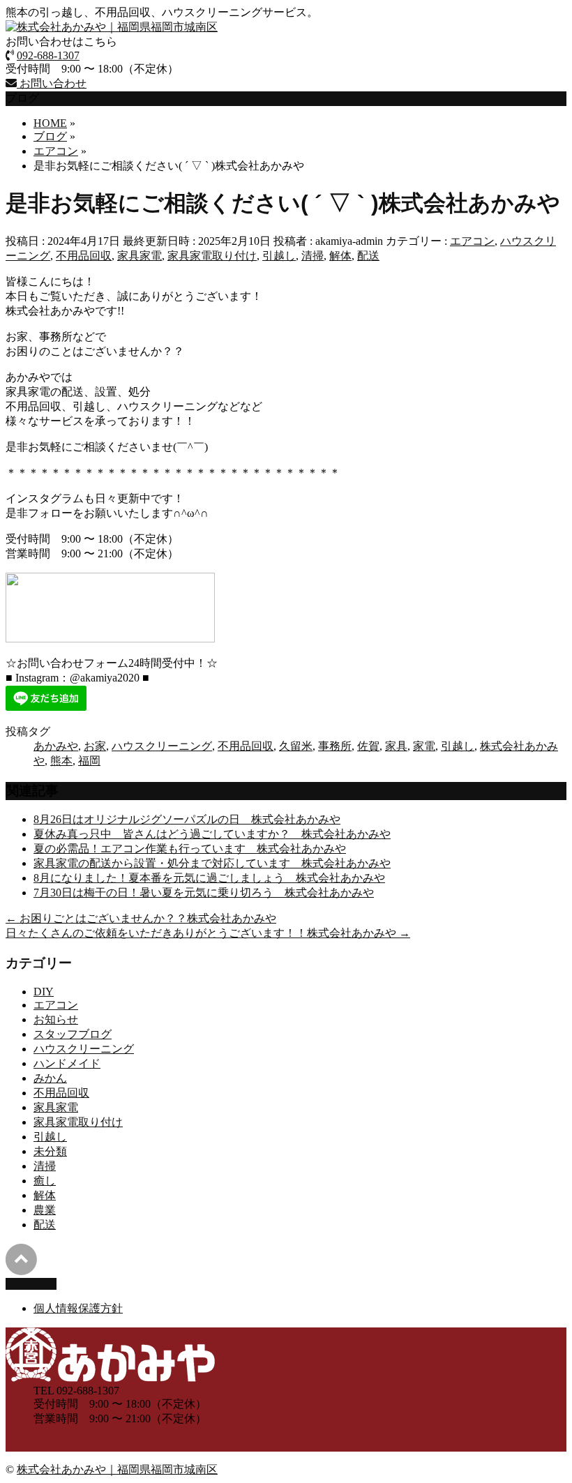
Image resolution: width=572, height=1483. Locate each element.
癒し (44, 1181)
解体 (340, 256)
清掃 (312, 256)
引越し (279, 256)
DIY (43, 992)
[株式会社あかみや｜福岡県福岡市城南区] (112, 27)
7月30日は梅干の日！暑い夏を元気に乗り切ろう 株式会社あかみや (203, 892)
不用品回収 (84, 256)
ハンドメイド (66, 1063)
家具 (396, 746)
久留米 (296, 746)
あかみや (55, 746)
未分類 (50, 1151)
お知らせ (55, 1019)
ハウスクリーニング (162, 746)
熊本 (61, 761)
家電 (424, 746)
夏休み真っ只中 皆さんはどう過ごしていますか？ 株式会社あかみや (212, 834)
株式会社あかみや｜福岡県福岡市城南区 (117, 1469)
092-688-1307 (48, 55)
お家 (95, 746)
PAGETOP (31, 1284)
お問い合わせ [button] (51, 83)
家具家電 (139, 256)
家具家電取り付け (212, 256)
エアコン (472, 241)
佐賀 (368, 746)
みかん (50, 1078)
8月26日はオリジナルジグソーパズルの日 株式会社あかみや (186, 819)
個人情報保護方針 (78, 1308)
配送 (368, 256)
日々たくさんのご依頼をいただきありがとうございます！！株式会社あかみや (208, 933)
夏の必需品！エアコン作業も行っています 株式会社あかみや (189, 849)
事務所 (335, 746)
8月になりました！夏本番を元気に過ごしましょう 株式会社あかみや (209, 878)
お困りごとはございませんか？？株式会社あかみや (141, 918)
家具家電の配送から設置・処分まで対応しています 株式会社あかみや (212, 863)
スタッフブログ (72, 1034)
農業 (44, 1210)
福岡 (89, 761)
